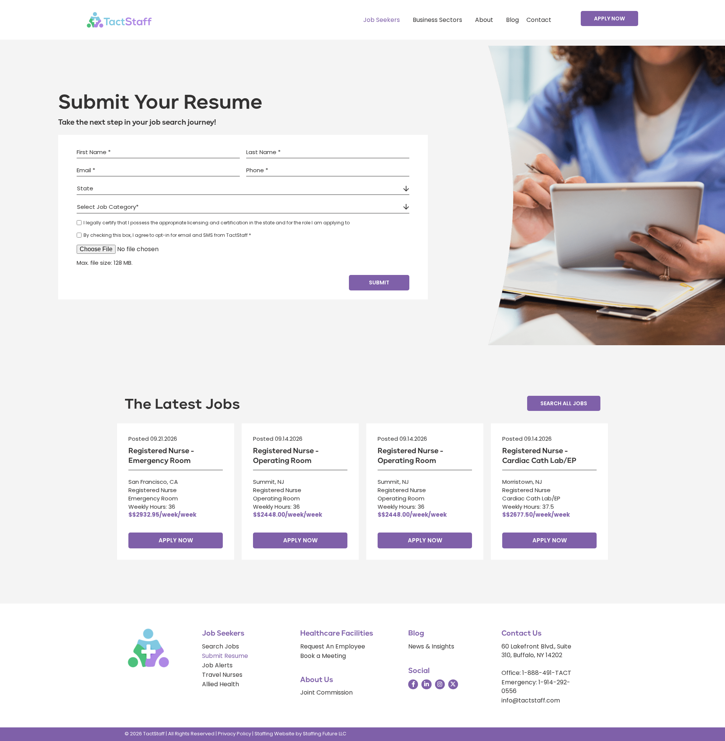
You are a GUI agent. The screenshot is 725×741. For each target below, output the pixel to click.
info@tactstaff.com (530, 700)
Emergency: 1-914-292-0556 (535, 686)
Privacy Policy (234, 733)
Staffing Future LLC (324, 733)
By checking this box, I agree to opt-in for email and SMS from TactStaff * (167, 235)
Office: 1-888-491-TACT (536, 672)
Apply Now (176, 540)
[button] (609, 18)
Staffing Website (275, 733)
